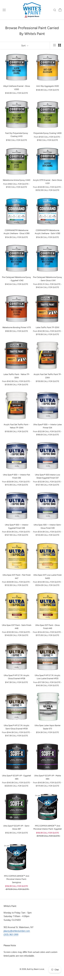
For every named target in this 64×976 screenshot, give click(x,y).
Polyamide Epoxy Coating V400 (47, 133)
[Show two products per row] (59, 45)
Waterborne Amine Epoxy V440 (16, 180)
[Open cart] (60, 9)
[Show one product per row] (54, 45)
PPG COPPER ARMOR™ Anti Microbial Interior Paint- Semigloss (16, 879)
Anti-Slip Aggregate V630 (47, 86)
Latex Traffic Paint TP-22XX (47, 327)
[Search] (54, 9)
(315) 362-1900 (11, 934)
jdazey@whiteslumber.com (17, 931)
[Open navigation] (4, 10)
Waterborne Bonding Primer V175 (16, 327)
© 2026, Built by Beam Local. (32, 969)
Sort (23, 45)
